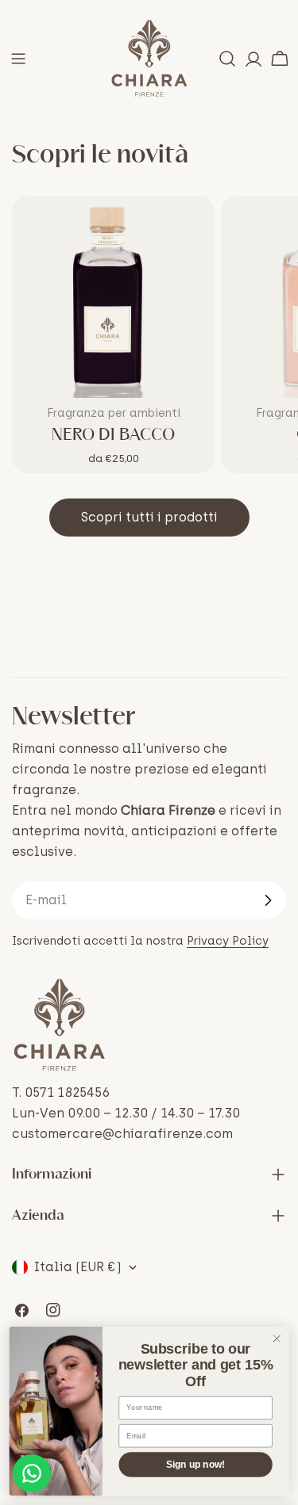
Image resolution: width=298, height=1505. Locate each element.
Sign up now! (195, 1465)
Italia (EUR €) (78, 1266)
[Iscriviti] (267, 900)
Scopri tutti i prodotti (149, 517)
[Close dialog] (277, 1339)
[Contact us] (32, 1473)
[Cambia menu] (18, 58)
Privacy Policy (228, 941)
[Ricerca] (227, 58)
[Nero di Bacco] (113, 297)
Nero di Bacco (113, 435)
